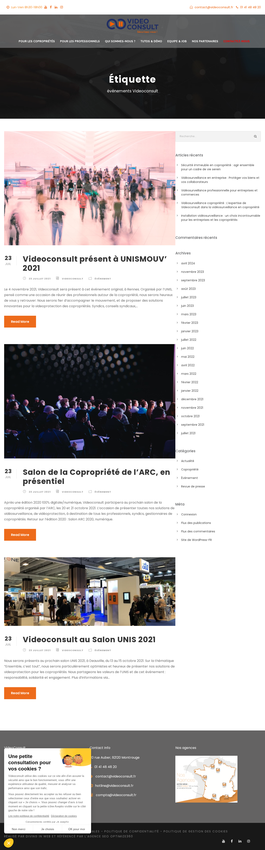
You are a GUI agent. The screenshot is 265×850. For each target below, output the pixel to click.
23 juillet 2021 (40, 278)
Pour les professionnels (80, 41)
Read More (20, 321)
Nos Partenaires (205, 41)
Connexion (189, 514)
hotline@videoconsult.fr (114, 785)
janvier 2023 (189, 331)
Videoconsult (72, 278)
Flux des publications (196, 523)
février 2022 (189, 382)
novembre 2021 (192, 408)
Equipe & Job (177, 41)
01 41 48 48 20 (250, 7)
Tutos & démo (151, 41)
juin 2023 (187, 306)
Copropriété (190, 469)
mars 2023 (188, 314)
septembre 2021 (192, 425)
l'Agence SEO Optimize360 (109, 836)
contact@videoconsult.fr (214, 7)
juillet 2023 (188, 297)
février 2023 (189, 323)
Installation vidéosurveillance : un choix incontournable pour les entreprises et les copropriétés (220, 218)
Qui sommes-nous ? (120, 41)
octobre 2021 (190, 416)
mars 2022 (188, 374)
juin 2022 (187, 348)
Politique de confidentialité (131, 831)
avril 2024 (188, 263)
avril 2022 (188, 365)
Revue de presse (193, 486)
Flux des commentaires (198, 531)
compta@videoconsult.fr (116, 795)
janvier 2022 (189, 391)
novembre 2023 (192, 272)
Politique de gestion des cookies (196, 831)
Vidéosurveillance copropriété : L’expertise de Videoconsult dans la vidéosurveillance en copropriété (220, 205)
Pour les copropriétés (37, 41)
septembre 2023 (193, 280)
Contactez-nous (236, 41)
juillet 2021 (188, 433)
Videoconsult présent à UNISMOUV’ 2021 (95, 263)
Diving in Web (38, 836)
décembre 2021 (192, 399)
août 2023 (188, 289)
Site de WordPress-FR (196, 540)
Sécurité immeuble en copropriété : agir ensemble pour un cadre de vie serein (217, 167)
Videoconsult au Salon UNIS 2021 (89, 639)
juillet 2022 (188, 340)
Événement (103, 278)
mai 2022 (187, 357)
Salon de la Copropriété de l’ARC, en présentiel (96, 477)
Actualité (187, 461)
